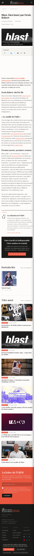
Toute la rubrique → (27, 300)
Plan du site (15, 537)
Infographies (5, 539)
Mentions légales (17, 532)
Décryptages (13, 9)
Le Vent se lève (18, 145)
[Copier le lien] (21, 53)
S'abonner (7, 495)
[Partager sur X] (4, 53)
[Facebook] (26, 537)
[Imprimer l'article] (24, 53)
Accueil (4, 9)
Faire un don (27, 530)
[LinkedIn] (26, 540)
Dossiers (4, 532)
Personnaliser (7, 552)
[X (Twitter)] (24, 537)
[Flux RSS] (29, 540)
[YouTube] (24, 540)
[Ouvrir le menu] (2, 2)
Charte (14, 530)
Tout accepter (8, 549)
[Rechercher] (31, 2)
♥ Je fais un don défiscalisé (17, 254)
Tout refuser (21, 549)
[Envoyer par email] (18, 53)
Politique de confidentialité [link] (20, 552)
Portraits (4, 537)
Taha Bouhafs (5, 136)
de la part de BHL (16, 156)
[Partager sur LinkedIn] (11, 53)
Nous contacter (16, 535)
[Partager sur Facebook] (8, 53)
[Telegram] (29, 537)
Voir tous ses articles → (14, 232)
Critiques (4, 535)
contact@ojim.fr (12, 523)
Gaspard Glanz (20, 138)
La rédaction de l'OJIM (6, 21)
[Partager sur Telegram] (14, 53)
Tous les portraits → (26, 267)
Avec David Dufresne (17, 134)
